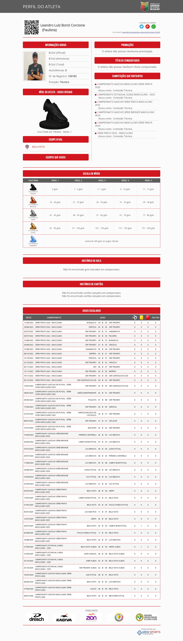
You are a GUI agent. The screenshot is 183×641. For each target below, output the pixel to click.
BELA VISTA (38, 146)
